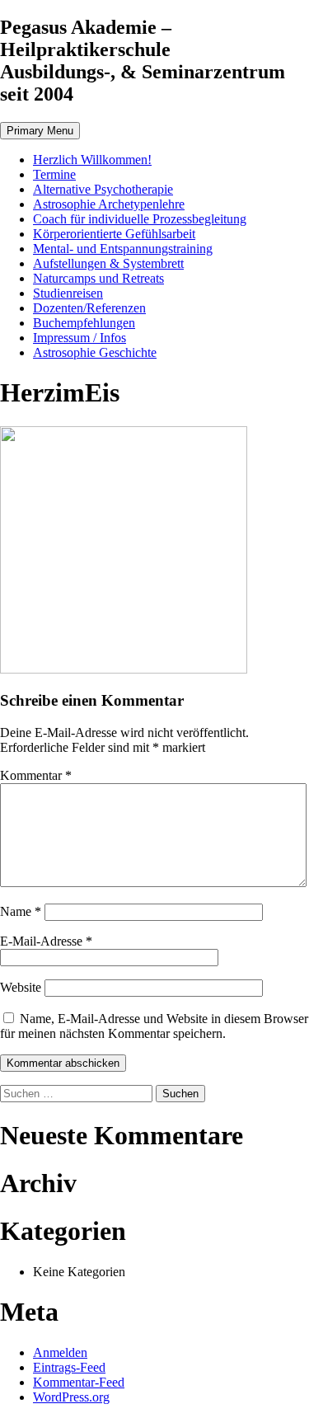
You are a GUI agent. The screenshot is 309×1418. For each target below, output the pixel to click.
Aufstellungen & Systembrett (108, 263)
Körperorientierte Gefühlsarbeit (114, 234)
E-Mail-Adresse (46, 941)
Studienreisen (68, 293)
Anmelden (60, 1352)
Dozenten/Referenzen (89, 308)
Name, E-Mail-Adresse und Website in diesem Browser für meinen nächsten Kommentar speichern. (154, 1026)
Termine (54, 174)
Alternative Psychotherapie (103, 189)
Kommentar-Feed (78, 1382)
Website (20, 987)
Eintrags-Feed (69, 1367)
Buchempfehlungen (84, 323)
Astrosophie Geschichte (95, 352)
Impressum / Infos (79, 338)
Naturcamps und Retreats (98, 278)
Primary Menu (40, 130)
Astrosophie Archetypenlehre (109, 204)
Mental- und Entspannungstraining (123, 249)
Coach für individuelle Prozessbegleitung (139, 219)
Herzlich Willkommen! (92, 160)
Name (20, 911)
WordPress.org (71, 1397)
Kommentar (36, 775)
